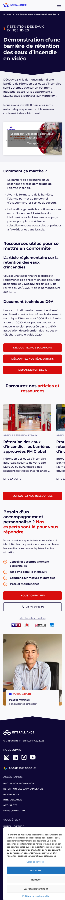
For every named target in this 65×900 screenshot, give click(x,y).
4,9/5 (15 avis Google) (22, 768)
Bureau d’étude (13, 826)
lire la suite (12, 478)
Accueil (7, 14)
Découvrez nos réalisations (32, 358)
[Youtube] (32, 759)
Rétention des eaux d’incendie (23, 788)
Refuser (36, 879)
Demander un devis (32, 369)
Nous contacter (32, 595)
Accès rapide (12, 776)
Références (11, 794)
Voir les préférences (36, 888)
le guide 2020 (33, 334)
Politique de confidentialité (35, 896)
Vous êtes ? (11, 819)
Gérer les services (35, 861)
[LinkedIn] (15, 759)
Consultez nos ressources (32, 495)
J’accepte (32, 143)
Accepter (36, 870)
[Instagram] (6, 759)
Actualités (10, 805)
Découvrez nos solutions (32, 347)
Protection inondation (18, 783)
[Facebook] (24, 759)
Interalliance (12, 799)
